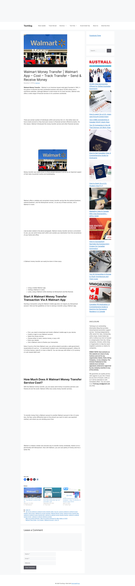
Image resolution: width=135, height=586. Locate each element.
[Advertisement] (47, 11)
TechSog (28, 26)
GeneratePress (75, 583)
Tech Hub (72, 25)
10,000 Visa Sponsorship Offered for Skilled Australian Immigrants (100, 86)
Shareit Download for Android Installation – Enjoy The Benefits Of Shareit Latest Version (72, 500)
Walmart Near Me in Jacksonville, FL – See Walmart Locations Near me (32, 500)
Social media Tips (85, 25)
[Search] (109, 51)
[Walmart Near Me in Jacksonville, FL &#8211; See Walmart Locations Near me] (33, 493)
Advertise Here (105, 25)
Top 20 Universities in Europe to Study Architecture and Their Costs (100, 276)
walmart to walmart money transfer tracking (56, 515)
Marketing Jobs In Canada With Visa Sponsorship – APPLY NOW (99, 213)
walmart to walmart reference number (42, 516)
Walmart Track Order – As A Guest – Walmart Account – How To (42, 520)
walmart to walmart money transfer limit (34, 515)
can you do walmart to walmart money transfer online (40, 511)
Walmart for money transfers (42, 513)
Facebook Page (95, 35)
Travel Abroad (52, 25)
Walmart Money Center (57, 513)
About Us (95, 25)
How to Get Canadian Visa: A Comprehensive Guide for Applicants (100, 155)
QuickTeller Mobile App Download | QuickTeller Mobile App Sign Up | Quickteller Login (52, 500)
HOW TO (28, 510)
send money (31, 513)
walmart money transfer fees (71, 513)
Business (62, 25)
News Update (42, 25)
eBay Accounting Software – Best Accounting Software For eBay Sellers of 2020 (46, 518)
